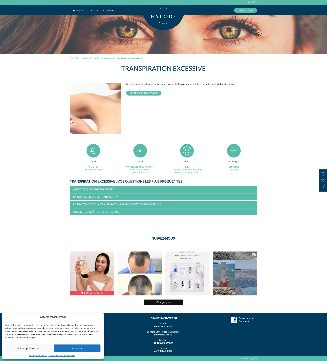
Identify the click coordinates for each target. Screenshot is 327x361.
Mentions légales (248, 358)
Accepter (77, 348)
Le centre (94, 10)
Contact (251, 2)
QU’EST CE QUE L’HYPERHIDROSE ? (94, 189)
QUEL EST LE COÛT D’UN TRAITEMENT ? (96, 211)
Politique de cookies (38, 355)
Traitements (78, 10)
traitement (86, 57)
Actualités (108, 10)
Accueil (74, 57)
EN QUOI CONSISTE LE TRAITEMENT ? (95, 196)
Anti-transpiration (104, 57)
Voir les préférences (28, 348)
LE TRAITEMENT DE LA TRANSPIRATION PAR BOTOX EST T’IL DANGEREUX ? (117, 204)
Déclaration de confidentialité (62, 355)
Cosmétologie (246, 10)
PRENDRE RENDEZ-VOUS (144, 93)
